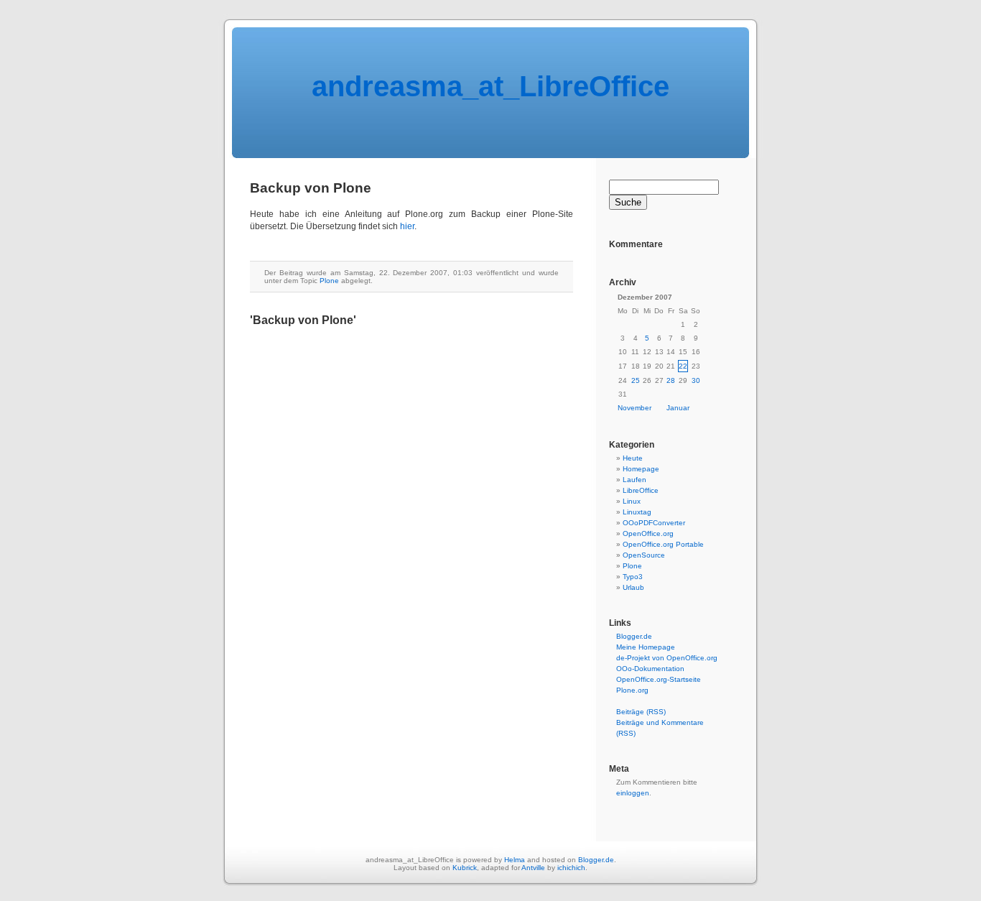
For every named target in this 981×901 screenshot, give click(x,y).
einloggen (632, 793)
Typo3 (633, 577)
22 (683, 366)
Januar (677, 408)
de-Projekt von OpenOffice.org (666, 658)
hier (407, 226)
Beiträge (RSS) (641, 712)
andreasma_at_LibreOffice (490, 86)
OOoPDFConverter (654, 523)
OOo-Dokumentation (650, 669)
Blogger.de (634, 636)
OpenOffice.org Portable (663, 544)
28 (670, 380)
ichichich (571, 868)
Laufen (634, 480)
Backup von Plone (310, 187)
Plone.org (632, 690)
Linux (632, 501)
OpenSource (644, 555)
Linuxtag (637, 512)
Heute (633, 458)
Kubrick (464, 868)
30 (696, 380)
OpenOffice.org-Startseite (658, 679)
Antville (533, 868)
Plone (329, 281)
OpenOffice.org (648, 533)
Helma (514, 860)
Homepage (641, 469)
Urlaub (633, 587)
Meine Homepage (645, 647)
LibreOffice (641, 490)
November (634, 408)
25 (635, 380)
